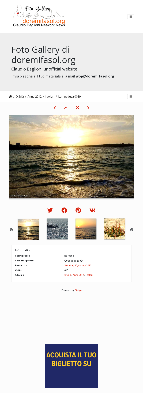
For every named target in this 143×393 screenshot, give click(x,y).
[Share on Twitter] (51, 210)
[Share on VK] (92, 210)
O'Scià (20, 96)
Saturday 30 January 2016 (77, 265)
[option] (28, 229)
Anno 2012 (35, 96)
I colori (49, 96)
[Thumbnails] (66, 107)
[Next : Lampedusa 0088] (88, 107)
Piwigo (78, 290)
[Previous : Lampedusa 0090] (54, 107)
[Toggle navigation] (130, 16)
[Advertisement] (71, 316)
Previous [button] (11, 230)
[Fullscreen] (77, 107)
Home (10, 96)
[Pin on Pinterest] (79, 210)
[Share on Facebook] (65, 210)
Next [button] (131, 230)
